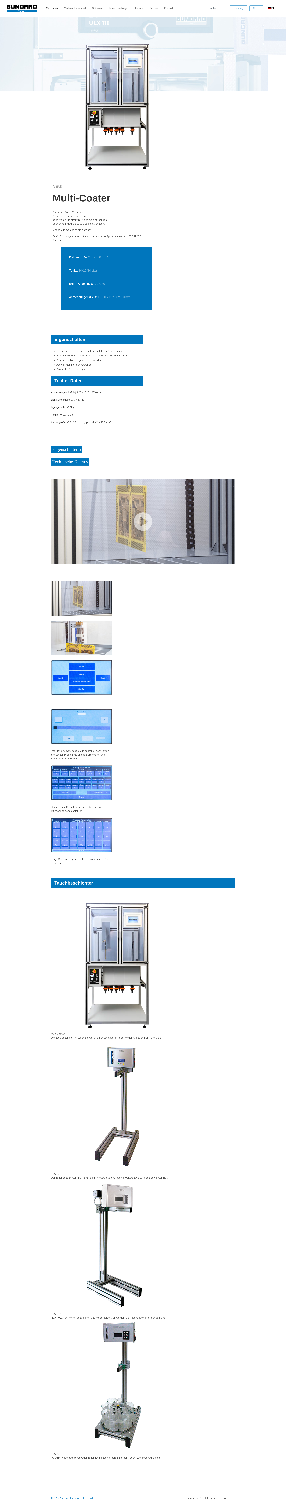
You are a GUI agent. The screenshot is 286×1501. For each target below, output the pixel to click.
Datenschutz (210, 1498)
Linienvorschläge (118, 8)
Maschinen (52, 8)
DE (273, 8)
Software (97, 8)
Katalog (239, 8)
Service (154, 8)
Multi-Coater (58, 1033)
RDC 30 (55, 1453)
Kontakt (168, 8)
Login (224, 1498)
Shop (256, 8)
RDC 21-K (56, 1313)
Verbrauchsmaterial (75, 8)
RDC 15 (55, 1173)
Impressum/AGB (192, 1498)
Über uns (138, 8)
